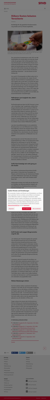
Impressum (26, 205)
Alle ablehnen (26, 208)
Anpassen (11, 208)
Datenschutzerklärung (13, 205)
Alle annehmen (37, 208)
